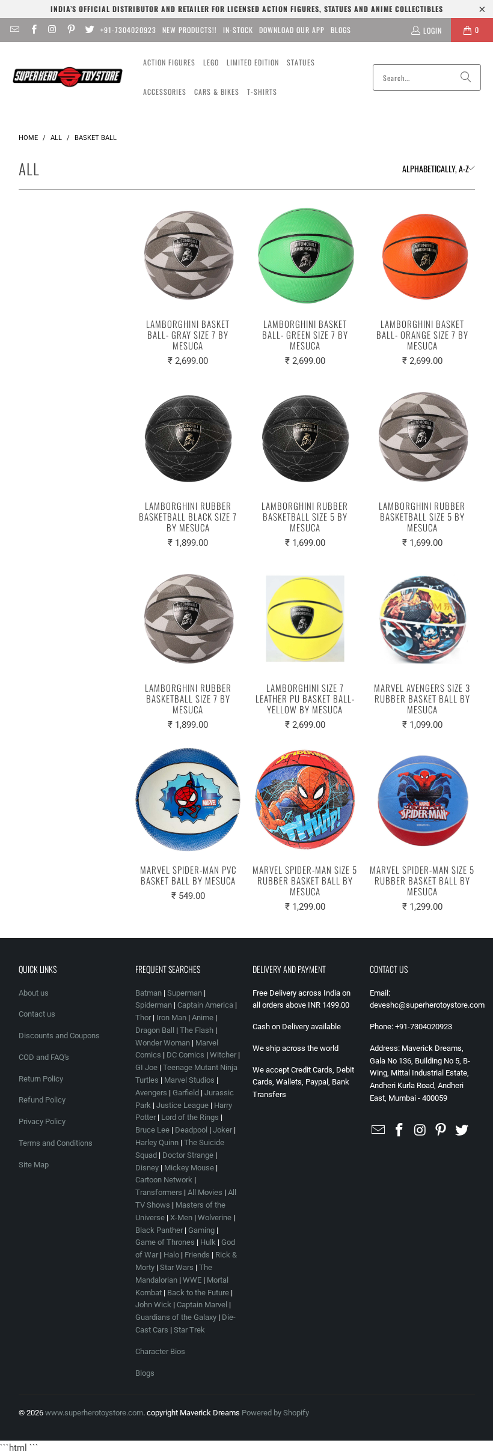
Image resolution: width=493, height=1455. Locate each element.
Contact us (37, 1013)
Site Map (34, 1164)
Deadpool (191, 1129)
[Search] (466, 77)
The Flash (196, 1030)
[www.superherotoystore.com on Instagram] (52, 30)
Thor (143, 1017)
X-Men (181, 1217)
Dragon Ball (154, 1030)
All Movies (205, 1192)
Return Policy (41, 1078)
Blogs (341, 30)
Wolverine (214, 1217)
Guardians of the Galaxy (175, 1317)
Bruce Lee (152, 1129)
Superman (184, 992)
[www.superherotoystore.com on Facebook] (33, 30)
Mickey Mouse (189, 1167)
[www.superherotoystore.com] (67, 77)
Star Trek (189, 1329)
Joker (222, 1129)
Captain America (205, 1004)
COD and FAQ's (44, 1057)
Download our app (292, 30)
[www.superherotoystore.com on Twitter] (89, 30)
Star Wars (177, 1267)
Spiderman (153, 1004)
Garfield (186, 1092)
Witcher (223, 1054)
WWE (192, 1279)
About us (34, 992)
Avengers (151, 1092)
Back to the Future (199, 1292)
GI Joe (146, 1067)
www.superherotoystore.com (94, 1412)
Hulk (208, 1242)
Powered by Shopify (275, 1412)
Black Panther (159, 1230)
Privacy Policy (42, 1121)
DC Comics (185, 1054)
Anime (202, 1017)
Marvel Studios (189, 1079)
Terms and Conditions (56, 1143)
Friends (197, 1254)
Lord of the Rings (190, 1117)
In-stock (238, 30)
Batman (148, 992)
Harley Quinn (157, 1142)
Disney (147, 1167)
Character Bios (160, 1351)
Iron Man (171, 1017)
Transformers (158, 1192)
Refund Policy (42, 1099)
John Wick (153, 1304)
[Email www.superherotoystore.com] (14, 30)
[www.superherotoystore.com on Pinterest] (71, 30)
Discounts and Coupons (59, 1035)
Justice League (182, 1105)
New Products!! (189, 30)
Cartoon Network (163, 1179)
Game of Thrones (165, 1242)
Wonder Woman (162, 1042)
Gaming (201, 1230)
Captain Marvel (202, 1304)
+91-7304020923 (128, 30)
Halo (171, 1254)
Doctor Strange (187, 1155)
